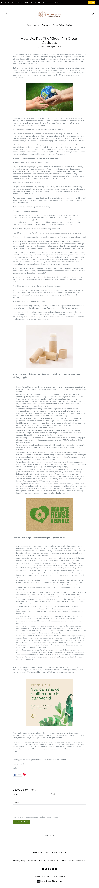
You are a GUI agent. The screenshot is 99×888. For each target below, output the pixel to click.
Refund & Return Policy (36, 861)
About (36, 25)
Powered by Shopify (59, 876)
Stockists (62, 852)
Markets (53, 852)
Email (53, 794)
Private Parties (58, 25)
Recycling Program (40, 852)
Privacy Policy (53, 861)
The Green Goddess (44, 876)
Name (15, 794)
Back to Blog (51, 835)
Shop (29, 25)
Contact (69, 25)
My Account (81, 861)
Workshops (46, 25)
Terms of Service (67, 861)
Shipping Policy (19, 861)
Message (16, 803)
